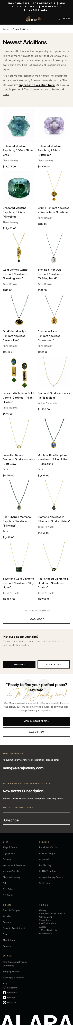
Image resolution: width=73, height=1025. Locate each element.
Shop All (6, 29)
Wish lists (44, 883)
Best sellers (9, 889)
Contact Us (8, 965)
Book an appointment (14, 928)
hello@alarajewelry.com (23, 768)
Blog (5, 934)
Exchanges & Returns (13, 977)
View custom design (36, 721)
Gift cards (8, 895)
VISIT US (43, 905)
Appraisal (44, 859)
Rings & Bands (10, 847)
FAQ (5, 983)
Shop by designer (11, 910)
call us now (36, 732)
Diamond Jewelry (11, 877)
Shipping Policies (11, 971)
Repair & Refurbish (48, 847)
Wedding (7, 916)
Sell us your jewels (49, 871)
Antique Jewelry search (51, 877)
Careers (7, 946)
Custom (7, 922)
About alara (9, 940)
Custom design (47, 853)
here (6, 94)
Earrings (7, 859)
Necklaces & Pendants (14, 865)
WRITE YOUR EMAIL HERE (18, 807)
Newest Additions (20, 29)
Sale (5, 883)
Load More (36, 619)
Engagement (9, 853)
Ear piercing (45, 865)
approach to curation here (37, 85)
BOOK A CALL (53, 664)
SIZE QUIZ (19, 664)
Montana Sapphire (12, 871)
